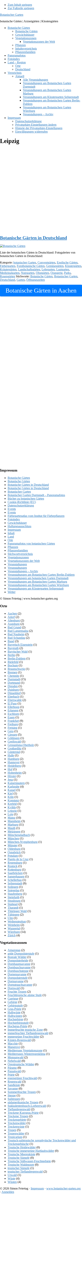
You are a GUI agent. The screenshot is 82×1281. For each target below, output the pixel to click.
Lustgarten (62, 269)
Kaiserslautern (16, 783)
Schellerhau (15, 880)
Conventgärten (46, 262)
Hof (10, 769)
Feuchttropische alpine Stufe (25, 995)
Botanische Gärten (41, 276)
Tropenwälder (16, 1133)
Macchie (13, 1043)
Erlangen (13, 710)
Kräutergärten (8, 269)
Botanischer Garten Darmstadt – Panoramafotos (36, 495)
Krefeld (12, 803)
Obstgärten (42, 272)
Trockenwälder (17, 1123)
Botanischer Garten (11, 14)
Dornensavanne (17, 974)
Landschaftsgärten (29, 269)
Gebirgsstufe (15, 1005)
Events (12, 509)
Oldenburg (14, 848)
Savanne (13, 1088)
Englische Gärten (67, 262)
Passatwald (14, 1071)
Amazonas (14, 950)
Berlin (11, 655)
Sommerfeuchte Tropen (22, 1092)
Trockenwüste (16, 1126)
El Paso (12, 703)
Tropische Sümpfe (19, 1157)
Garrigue (13, 998)
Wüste (11, 1178)
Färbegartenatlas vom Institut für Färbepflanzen (36, 515)
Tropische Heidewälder (22, 1147)
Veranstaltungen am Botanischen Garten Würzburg (38, 585)
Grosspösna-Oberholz (21, 745)
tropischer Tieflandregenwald (25, 1171)
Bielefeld (13, 662)
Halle (11, 755)
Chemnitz (13, 675)
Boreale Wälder (17, 957)
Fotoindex (14, 519)
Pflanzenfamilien (18, 550)
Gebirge (12, 1002)
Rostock (13, 866)
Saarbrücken (15, 873)
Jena (10, 779)
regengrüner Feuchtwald (22, 1078)
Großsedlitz (15, 748)
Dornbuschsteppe (18, 970)
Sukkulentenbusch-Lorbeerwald (27, 1105)
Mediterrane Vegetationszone (25, 1050)
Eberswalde (15, 700)
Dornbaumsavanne (19, 964)
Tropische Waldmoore (21, 1164)
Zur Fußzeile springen (21, 8)
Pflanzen (13, 547)
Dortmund (14, 682)
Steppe (12, 1095)
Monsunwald (15, 1057)
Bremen (12, 672)
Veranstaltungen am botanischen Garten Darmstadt (38, 578)
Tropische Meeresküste (21, 1154)
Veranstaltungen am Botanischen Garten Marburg (37, 581)
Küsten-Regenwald (19, 1040)
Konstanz (13, 800)
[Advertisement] (41, 190)
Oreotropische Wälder (21, 1064)
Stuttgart (13, 904)
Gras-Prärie (14, 1009)
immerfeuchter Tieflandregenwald (28, 1033)
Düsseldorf (14, 693)
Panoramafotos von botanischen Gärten (31, 543)
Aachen (12, 613)
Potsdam (13, 855)
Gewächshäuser (17, 522)
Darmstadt (14, 679)
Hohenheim (15, 772)
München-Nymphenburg (23, 841)
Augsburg (14, 624)
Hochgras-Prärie (17, 1026)
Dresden (13, 686)
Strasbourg (14, 900)
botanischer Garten (24, 262)
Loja (10, 814)
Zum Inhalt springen (20, 4)
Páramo (12, 1067)
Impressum (14, 529)
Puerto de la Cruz (18, 859)
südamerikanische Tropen (23, 1102)
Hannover (14, 762)
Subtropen (14, 1098)
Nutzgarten (27, 272)
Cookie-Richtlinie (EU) (22, 502)
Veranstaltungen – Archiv (23, 571)
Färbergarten (7, 266)
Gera (11, 731)
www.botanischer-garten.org (63, 1188)
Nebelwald (14, 1060)
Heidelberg (14, 765)
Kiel (10, 793)
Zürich (12, 935)
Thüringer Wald (17, 911)
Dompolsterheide (18, 960)
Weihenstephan (17, 921)
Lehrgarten (48, 269)
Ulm (10, 918)
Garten (21, 279)
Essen (11, 717)
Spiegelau (13, 890)
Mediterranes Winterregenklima (26, 1054)
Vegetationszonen (18, 557)
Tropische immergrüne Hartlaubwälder (31, 1150)
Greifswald (14, 741)
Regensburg (15, 862)
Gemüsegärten (55, 266)
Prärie (11, 1074)
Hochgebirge (15, 1019)
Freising (12, 727)
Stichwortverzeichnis (20, 554)
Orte (10, 540)
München (13, 838)
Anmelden (8, 1192)
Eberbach (13, 696)
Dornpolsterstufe (18, 977)
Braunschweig (16, 668)
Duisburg (13, 689)
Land (11, 536)
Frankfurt (13, 720)
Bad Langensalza (18, 630)
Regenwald (14, 1081)
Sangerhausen (16, 876)
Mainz (11, 817)
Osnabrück (14, 852)
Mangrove (14, 1047)
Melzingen (14, 831)
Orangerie (57, 272)
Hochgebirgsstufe (18, 1022)
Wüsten (12, 1182)
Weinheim (14, 925)
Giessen (12, 734)
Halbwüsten (15, 1015)
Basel (11, 641)
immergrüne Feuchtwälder (23, 1036)
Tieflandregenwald (19, 1109)
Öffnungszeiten (35, 279)
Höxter (12, 776)
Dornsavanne (16, 981)
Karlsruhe (13, 786)
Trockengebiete (17, 1119)
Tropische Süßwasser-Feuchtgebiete (29, 1161)
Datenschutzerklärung (21, 505)
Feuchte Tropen (17, 991)
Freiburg (13, 724)
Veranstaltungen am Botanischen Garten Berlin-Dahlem (41, 574)
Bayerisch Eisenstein (20, 644)
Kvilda (12, 807)
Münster (13, 845)
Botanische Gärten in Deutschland (33, 237)
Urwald (12, 1175)
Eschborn (13, 713)
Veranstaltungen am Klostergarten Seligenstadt (36, 588)
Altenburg (14, 620)
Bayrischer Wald (18, 651)
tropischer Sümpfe (19, 1168)
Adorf (11, 617)
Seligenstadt (15, 883)
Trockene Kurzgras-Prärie (23, 1112)
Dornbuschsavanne (19, 967)
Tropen (12, 1130)
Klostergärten (73, 266)
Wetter (11, 592)
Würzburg (14, 931)
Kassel (12, 790)
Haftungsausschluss (19, 526)
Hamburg (13, 758)
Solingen (13, 886)
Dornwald (14, 988)
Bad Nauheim (16, 634)
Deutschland (7, 279)
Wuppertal (14, 928)
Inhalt (11, 533)
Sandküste (14, 1085)
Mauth (11, 828)
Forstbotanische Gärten (31, 266)
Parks (67, 272)
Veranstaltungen (17, 564)
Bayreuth (13, 648)
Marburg (13, 824)
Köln (11, 797)
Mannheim (14, 821)
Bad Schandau (16, 637)
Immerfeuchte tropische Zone (25, 1029)
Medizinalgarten (9, 272)
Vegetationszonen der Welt (24, 560)
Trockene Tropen (18, 1116)
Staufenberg (15, 893)
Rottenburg (14, 869)
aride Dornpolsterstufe (21, 953)
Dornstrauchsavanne (20, 984)
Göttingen (14, 738)
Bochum (13, 665)
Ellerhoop (13, 707)
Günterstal (14, 752)
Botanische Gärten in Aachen (41, 290)
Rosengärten (7, 276)
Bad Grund (14, 627)
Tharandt (13, 907)
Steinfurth (13, 897)
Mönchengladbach (19, 835)
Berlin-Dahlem (17, 658)
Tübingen (13, 914)
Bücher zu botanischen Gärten (26, 498)
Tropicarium (15, 1137)
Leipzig (12, 810)
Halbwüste (14, 1012)
